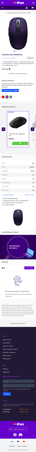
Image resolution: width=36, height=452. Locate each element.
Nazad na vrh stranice (17, 323)
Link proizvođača (6, 195)
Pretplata (6, 394)
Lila (33, 163)
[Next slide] (32, 129)
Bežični (24, 13)
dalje (16, 65)
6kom (32, 171)
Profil (5, 365)
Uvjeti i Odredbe (22, 446)
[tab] (14, 51)
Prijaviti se (6, 369)
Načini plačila (6, 359)
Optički (28, 13)
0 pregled (13, 58)
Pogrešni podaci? (29, 195)
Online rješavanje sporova (10, 349)
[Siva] (10, 97)
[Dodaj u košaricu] (20, 143)
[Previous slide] (3, 129)
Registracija (6, 372)
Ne (33, 186)
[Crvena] (3, 97)
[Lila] (7, 97)
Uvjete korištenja (18, 389)
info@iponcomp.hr (24, 409)
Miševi (19, 13)
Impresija (12, 446)
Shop (2, 7)
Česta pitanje (6, 343)
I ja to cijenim (29, 268)
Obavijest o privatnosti (9, 352)
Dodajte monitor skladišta (10, 90)
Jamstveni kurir (7, 340)
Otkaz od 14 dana (8, 346)
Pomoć (5, 400)
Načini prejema (7, 355)
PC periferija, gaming (12, 13)
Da (33, 175)
